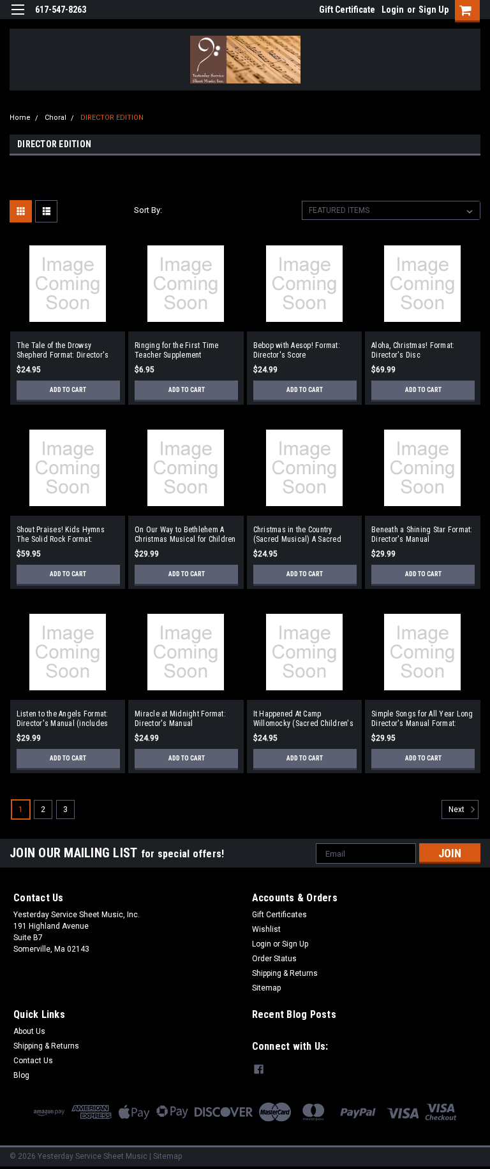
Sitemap (266, 988)
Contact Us (33, 1060)
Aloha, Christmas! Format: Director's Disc (412, 350)
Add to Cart (68, 389)
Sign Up (434, 9)
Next (457, 810)
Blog (21, 1075)
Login (393, 9)
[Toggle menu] (17, 17)
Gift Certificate (347, 9)
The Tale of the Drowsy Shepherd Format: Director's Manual (63, 350)
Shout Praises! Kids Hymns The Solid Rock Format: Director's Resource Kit (61, 534)
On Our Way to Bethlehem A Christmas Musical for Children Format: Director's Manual (185, 534)
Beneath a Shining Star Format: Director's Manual (422, 534)
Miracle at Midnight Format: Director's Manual (180, 718)
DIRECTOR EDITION (112, 117)
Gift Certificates (279, 914)
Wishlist (266, 929)
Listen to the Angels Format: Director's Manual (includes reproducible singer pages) (62, 719)
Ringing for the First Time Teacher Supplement (177, 350)
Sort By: (148, 210)
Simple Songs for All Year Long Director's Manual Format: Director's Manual (422, 719)
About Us (29, 1031)
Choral (55, 117)
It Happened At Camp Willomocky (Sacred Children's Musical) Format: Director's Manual (303, 719)
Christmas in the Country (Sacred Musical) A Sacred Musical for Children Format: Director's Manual (299, 534)
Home (20, 117)
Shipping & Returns (285, 973)
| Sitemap (165, 1156)
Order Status (274, 958)
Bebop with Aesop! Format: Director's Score (296, 350)
